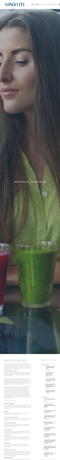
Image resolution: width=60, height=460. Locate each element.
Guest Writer (30, 183)
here (26, 407)
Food (30, 179)
